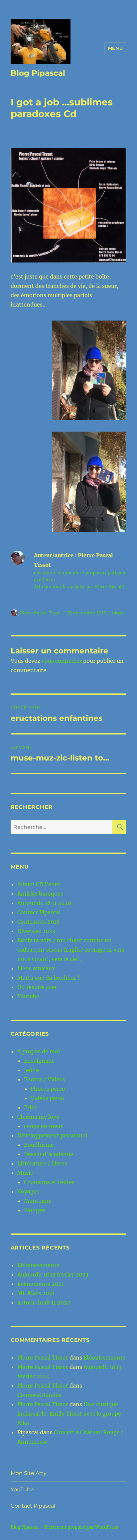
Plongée (34, 1210)
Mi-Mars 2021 (36, 1293)
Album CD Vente (38, 884)
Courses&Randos (39, 1395)
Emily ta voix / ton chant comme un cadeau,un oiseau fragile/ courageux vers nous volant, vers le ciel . (70, 949)
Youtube (28, 996)
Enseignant (39, 1060)
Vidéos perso (47, 1098)
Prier (30, 1107)
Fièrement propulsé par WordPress (81, 1527)
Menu (115, 48)
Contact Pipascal (39, 912)
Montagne (38, 1200)
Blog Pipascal (38, 73)
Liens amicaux (36, 968)
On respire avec (37, 987)
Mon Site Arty (29, 1473)
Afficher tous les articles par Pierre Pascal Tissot (85, 587)
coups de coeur (43, 1126)
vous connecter (62, 660)
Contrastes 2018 (38, 921)
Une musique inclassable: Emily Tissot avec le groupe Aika (69, 1413)
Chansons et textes (49, 1182)
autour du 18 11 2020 (43, 1302)
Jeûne (31, 1070)
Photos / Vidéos (44, 1079)
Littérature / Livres (42, 1163)
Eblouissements (38, 1265)
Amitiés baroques (40, 893)
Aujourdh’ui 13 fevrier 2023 (52, 1274)
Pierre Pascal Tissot (40, 612)
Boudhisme (39, 1144)
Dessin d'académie (48, 1154)
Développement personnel (52, 1135)
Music (118, 612)
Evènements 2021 (40, 1283)
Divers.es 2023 (36, 931)
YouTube (22, 1489)
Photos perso (48, 1088)
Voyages (28, 1191)
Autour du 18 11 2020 (44, 903)
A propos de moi (38, 1051)
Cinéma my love (38, 1116)
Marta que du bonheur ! (48, 977)
